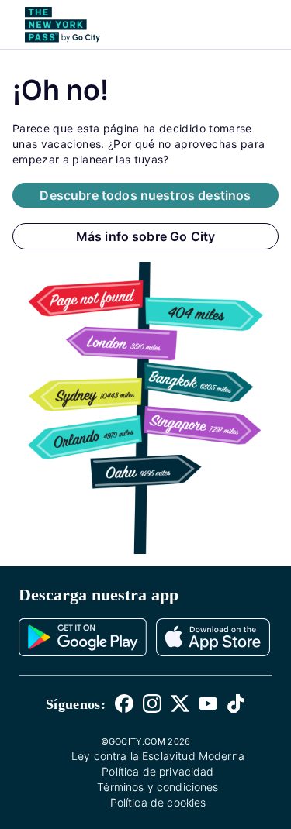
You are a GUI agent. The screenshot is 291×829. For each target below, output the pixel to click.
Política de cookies (158, 802)
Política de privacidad (157, 771)
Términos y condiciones (157, 786)
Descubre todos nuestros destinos (145, 195)
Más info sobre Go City (146, 236)
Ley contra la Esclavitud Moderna (157, 755)
